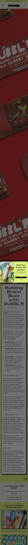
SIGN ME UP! (21, 277)
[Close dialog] (27, 262)
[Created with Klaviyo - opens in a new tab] (14, 283)
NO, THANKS (21, 279)
